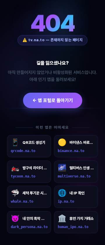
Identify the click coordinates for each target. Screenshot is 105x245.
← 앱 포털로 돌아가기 (52, 100)
